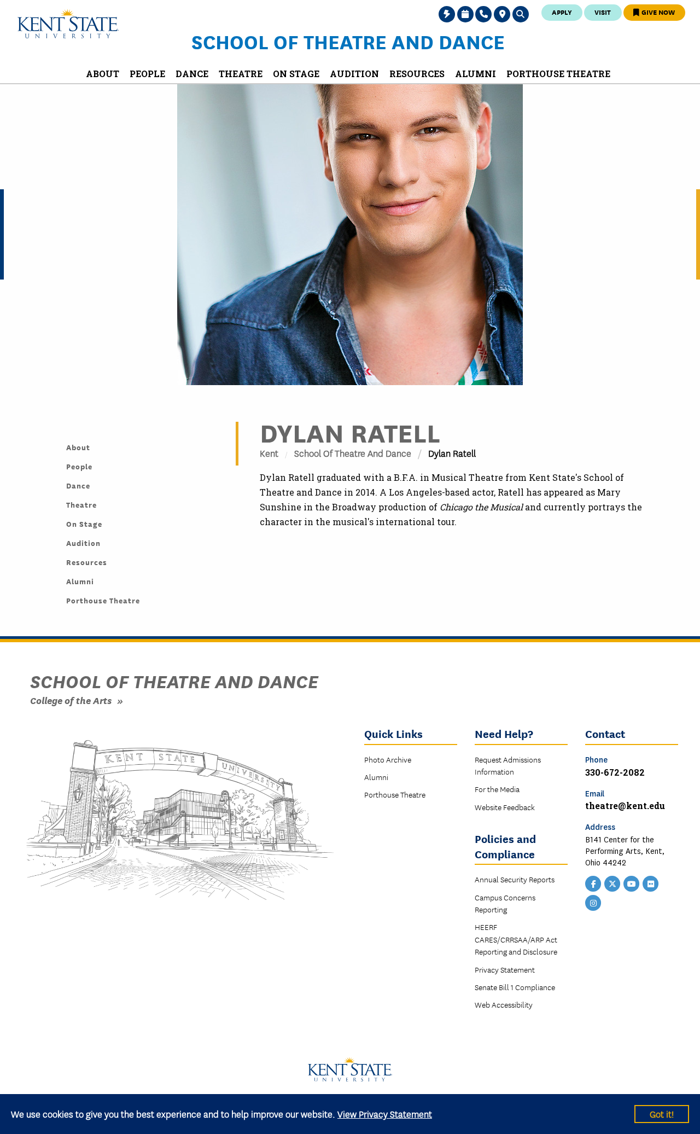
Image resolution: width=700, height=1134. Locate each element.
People (79, 466)
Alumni (80, 581)
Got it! (662, 1113)
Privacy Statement (505, 969)
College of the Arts (71, 700)
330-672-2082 (615, 772)
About (78, 447)
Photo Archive (387, 759)
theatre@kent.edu (625, 805)
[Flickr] (651, 882)
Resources (86, 562)
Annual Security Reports (515, 879)
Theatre (81, 504)
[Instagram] (593, 901)
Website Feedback (505, 807)
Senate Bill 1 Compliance (515, 987)
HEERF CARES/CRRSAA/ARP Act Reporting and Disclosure (516, 939)
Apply (562, 12)
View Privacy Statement (384, 1113)
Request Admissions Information (508, 765)
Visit (602, 12)
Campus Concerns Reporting (505, 903)
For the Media (497, 789)
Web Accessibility (504, 1004)
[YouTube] (631, 882)
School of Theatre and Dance (348, 41)
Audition (83, 543)
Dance (78, 485)
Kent (269, 453)
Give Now (657, 12)
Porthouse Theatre (103, 600)
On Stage (84, 523)
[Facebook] (593, 882)
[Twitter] (612, 882)
